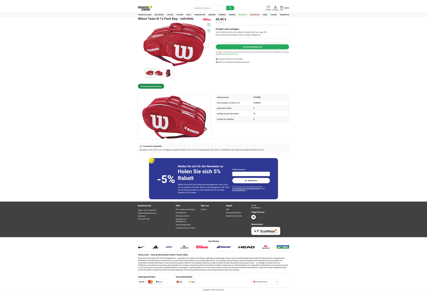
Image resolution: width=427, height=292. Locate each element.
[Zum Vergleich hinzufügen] (209, 31)
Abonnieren (252, 180)
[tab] (151, 86)
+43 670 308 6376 (151, 2)
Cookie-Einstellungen (253, 207)
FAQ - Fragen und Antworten (185, 209)
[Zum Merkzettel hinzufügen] (209, 24)
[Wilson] (206, 19)
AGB (227, 209)
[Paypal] (159, 281)
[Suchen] (230, 8)
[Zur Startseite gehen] (145, 8)
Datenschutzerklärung (229, 54)
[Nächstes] (205, 44)
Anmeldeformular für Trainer (185, 228)
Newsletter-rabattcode (253, 188)
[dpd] (179, 281)
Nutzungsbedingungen (239, 188)
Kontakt (203, 209)
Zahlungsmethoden (182, 216)
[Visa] (141, 281)
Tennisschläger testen (183, 225)
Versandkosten (181, 213)
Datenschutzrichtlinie (238, 190)
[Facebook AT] (253, 217)
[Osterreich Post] (192, 281)
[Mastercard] (150, 281)
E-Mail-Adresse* (238, 169)
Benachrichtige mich (254, 47)
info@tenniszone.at (149, 213)
